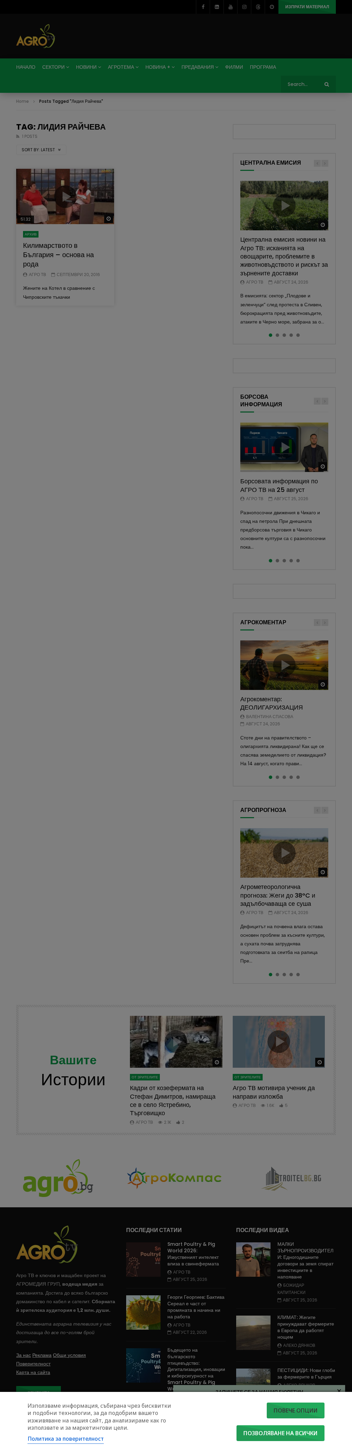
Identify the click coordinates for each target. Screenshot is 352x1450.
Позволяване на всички (280, 1433)
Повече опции (296, 1410)
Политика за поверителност (66, 1438)
